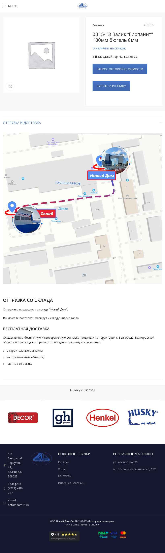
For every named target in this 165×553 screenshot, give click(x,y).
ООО (62, 521)
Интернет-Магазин (71, 483)
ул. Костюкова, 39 (125, 462)
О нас (62, 469)
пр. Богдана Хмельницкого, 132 (134, 469)
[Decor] (23, 418)
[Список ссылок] (14, 465)
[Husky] (142, 418)
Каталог (63, 462)
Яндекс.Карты (70, 318)
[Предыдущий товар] (145, 25)
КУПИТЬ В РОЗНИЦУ (111, 86)
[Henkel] (103, 418)
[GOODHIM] (63, 418)
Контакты (64, 476)
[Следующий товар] (153, 25)
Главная (98, 25)
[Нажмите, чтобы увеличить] (10, 86)
